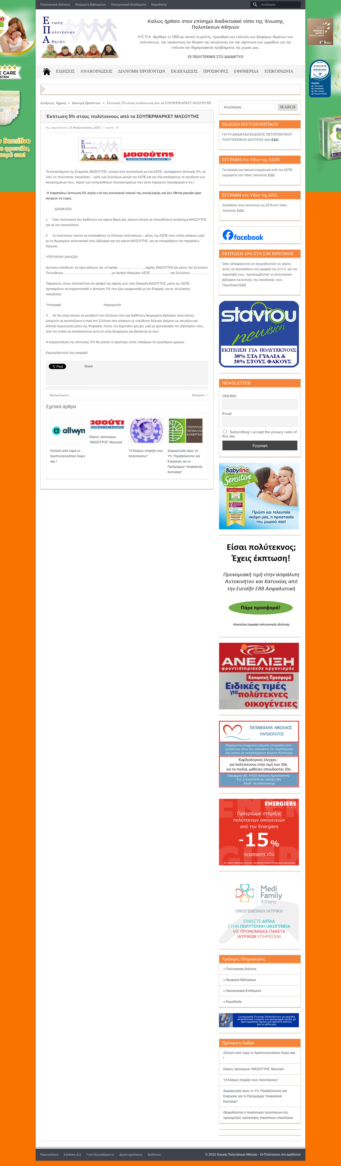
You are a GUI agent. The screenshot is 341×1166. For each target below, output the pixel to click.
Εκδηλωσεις (184, 71)
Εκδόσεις (154, 1154)
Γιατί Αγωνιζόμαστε (100, 1154)
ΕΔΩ (271, 175)
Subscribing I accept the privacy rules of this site (259, 434)
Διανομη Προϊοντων (141, 71)
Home (46, 71)
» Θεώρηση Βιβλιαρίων (239, 980)
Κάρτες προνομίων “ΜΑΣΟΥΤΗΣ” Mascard (253, 1069)
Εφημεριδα (246, 71)
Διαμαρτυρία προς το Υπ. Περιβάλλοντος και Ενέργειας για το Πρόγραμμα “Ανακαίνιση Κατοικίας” (185, 461)
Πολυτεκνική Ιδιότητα (55, 4)
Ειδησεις (65, 71)
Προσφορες (215, 71)
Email (227, 413)
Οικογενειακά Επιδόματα (128, 4)
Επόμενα (200, 394)
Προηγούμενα (57, 394)
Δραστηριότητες (131, 1154)
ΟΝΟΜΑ (229, 396)
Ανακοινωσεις (96, 71)
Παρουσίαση (49, 1154)
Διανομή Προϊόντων (86, 103)
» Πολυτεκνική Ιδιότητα (239, 969)
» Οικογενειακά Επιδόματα (242, 991)
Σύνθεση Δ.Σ (72, 1154)
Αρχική (61, 103)
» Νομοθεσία (232, 1002)
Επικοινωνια (279, 71)
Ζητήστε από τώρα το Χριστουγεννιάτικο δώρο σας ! (67, 456)
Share (88, 366)
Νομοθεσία (159, 4)
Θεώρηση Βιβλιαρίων (90, 4)
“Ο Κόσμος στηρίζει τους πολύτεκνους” (251, 1080)
